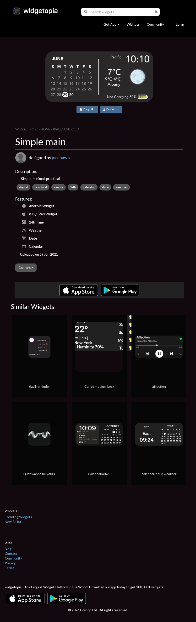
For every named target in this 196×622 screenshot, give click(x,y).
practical (41, 187)
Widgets (133, 24)
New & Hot (13, 522)
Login (180, 24)
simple (58, 187)
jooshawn (61, 157)
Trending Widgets (18, 517)
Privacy (10, 563)
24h (73, 187)
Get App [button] (109, 24)
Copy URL (88, 109)
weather (121, 187)
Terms (9, 568)
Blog (8, 549)
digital (23, 187)
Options (25, 267)
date (105, 187)
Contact (11, 553)
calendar (89, 187)
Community (155, 24)
